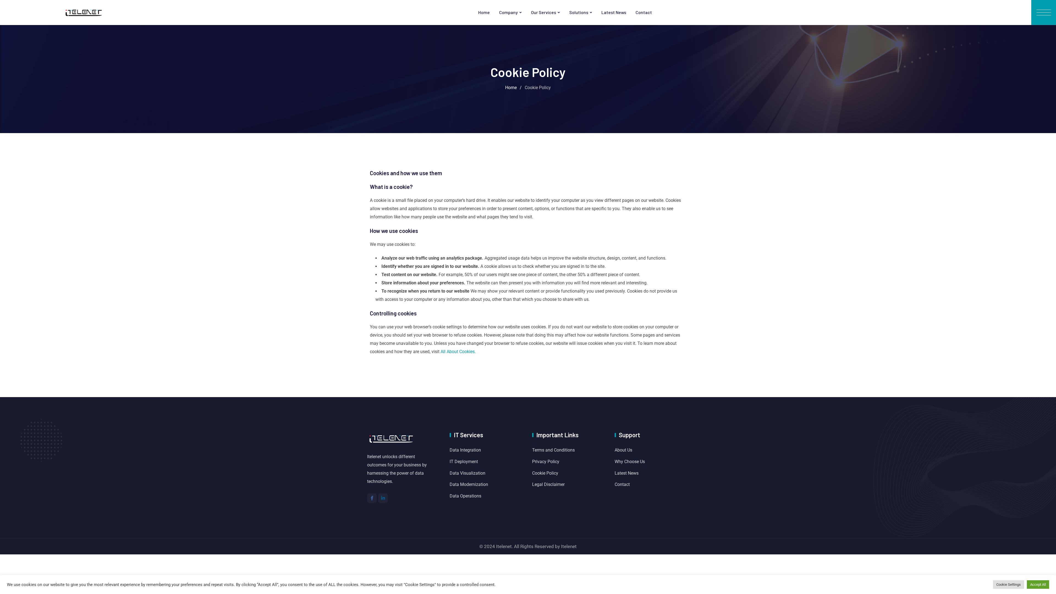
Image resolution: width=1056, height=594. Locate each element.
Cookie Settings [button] (1008, 584)
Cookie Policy (545, 473)
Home (484, 12)
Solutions (578, 12)
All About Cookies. (458, 351)
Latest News (613, 12)
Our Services (543, 12)
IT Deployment (464, 461)
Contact (644, 12)
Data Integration (465, 450)
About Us (623, 450)
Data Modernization (469, 484)
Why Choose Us (630, 461)
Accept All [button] (1038, 584)
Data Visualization (467, 473)
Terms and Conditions (553, 450)
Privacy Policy (545, 461)
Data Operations (465, 496)
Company (508, 12)
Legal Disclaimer (548, 484)
